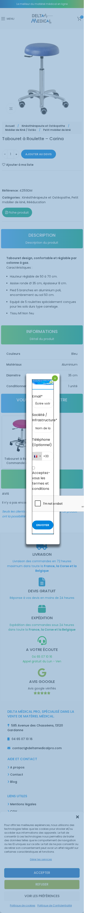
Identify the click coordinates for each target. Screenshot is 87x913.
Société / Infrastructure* (43, 417)
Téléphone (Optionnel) (42, 442)
